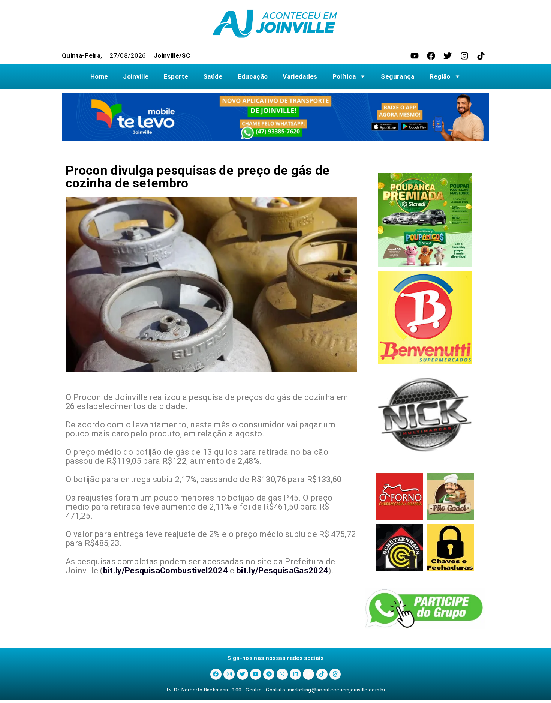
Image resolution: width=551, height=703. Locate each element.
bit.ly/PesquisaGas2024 (282, 570)
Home (99, 76)
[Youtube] (414, 56)
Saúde (213, 76)
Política (344, 76)
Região (440, 76)
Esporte (176, 76)
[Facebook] (431, 56)
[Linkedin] (295, 674)
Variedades (300, 76)
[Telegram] (268, 674)
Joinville (135, 76)
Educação (253, 76)
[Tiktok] (481, 56)
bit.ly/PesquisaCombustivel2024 (165, 570)
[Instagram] (464, 56)
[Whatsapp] (282, 674)
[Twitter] (447, 56)
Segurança (397, 76)
